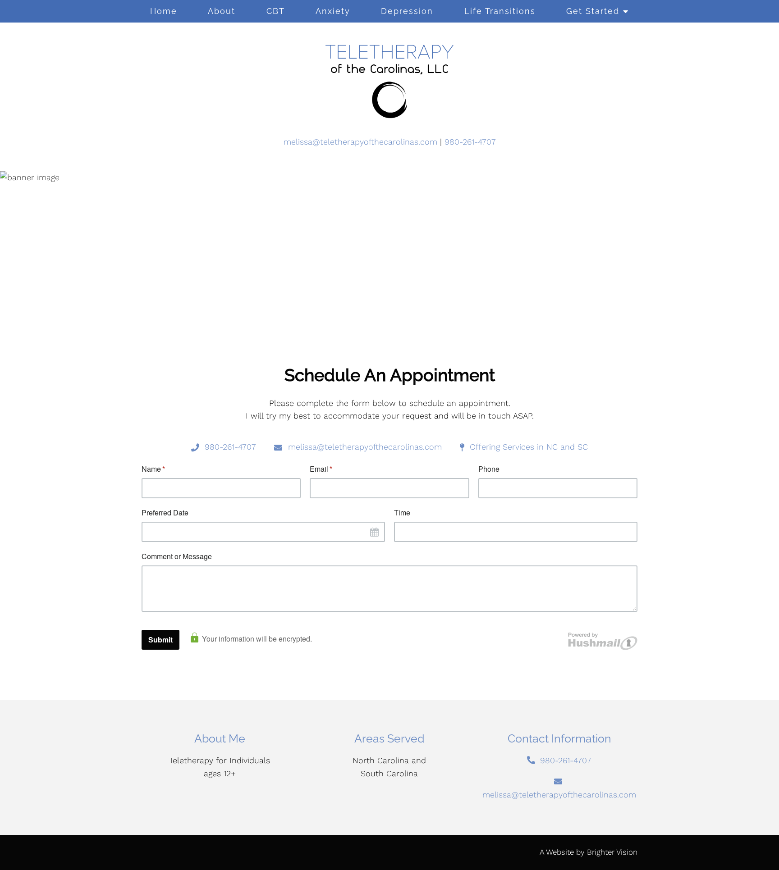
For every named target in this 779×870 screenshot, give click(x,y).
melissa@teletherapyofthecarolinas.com (360, 141)
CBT (275, 11)
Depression (407, 11)
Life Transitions (500, 11)
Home (163, 11)
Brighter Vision (612, 851)
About (221, 11)
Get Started (592, 11)
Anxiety (333, 11)
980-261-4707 (470, 141)
